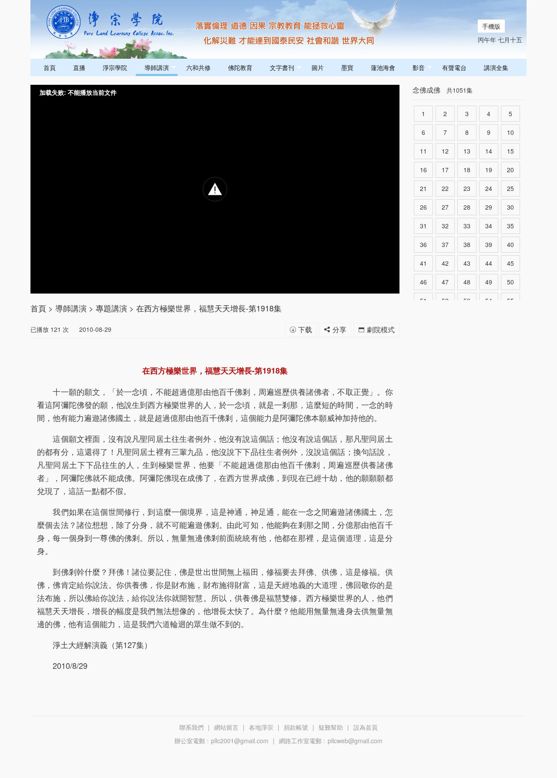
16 (423, 169)
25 (510, 188)
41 (423, 263)
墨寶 (347, 67)
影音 (419, 67)
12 (445, 151)
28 (466, 207)
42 (445, 263)
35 (510, 225)
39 (488, 244)
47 (445, 281)
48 (466, 281)
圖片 (318, 67)
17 (445, 169)
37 (445, 244)
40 (510, 244)
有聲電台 (454, 67)
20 (510, 169)
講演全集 (496, 67)
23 (466, 188)
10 (510, 132)
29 (488, 207)
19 (488, 169)
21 (423, 188)
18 (466, 169)
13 (466, 151)
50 (510, 281)
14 (488, 151)
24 (488, 188)
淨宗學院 (115, 67)
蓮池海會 (383, 67)
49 (488, 281)
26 (423, 207)
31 (423, 225)
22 (445, 188)
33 (466, 225)
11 (423, 151)
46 (423, 281)
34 (488, 225)
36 (423, 244)
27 (445, 207)
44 (488, 263)
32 (445, 225)
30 (510, 207)
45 (510, 263)
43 (466, 263)
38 (466, 244)
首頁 (50, 67)
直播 (79, 67)
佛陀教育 (240, 67)
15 (510, 151)
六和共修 (198, 67)
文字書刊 (282, 67)
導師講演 (156, 67)
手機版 (491, 26)
